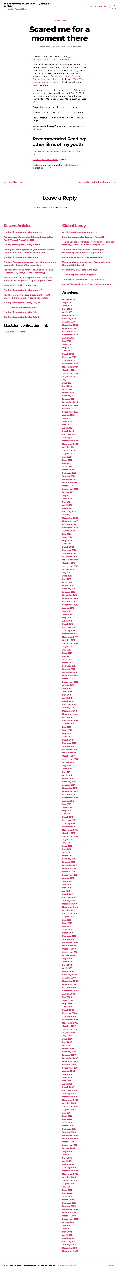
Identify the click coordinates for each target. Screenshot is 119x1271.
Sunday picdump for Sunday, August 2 (23, 290)
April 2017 (67, 659)
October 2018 (68, 601)
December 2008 (70, 981)
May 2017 (66, 656)
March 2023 (68, 431)
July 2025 (66, 341)
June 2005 (67, 1116)
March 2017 (67, 663)
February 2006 (69, 1090)
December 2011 (69, 865)
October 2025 (69, 331)
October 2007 (69, 1026)
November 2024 (70, 367)
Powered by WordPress (66, 1266)
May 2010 (66, 926)
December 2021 (69, 479)
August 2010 (68, 917)
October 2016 (68, 679)
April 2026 (67, 312)
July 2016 (66, 688)
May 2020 (67, 540)
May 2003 (67, 1193)
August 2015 (68, 724)
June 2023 (67, 421)
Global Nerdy (74, 225)
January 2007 (69, 1055)
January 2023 (68, 437)
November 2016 (70, 675)
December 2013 (69, 788)
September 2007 (70, 1029)
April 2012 (67, 852)
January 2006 (69, 1093)
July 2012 (66, 843)
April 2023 (67, 428)
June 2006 (67, 1077)
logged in (47, 207)
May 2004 (67, 1158)
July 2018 (66, 611)
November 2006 (70, 1061)
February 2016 (69, 704)
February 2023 (69, 434)
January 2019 (68, 592)
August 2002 (68, 1222)
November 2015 (70, 714)
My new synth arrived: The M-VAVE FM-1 (82, 257)
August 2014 (68, 762)
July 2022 (66, 457)
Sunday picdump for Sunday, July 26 (22, 302)
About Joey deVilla (98, 6)
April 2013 (67, 814)
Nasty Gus (37, 165)
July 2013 (66, 804)
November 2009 (70, 945)
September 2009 (70, 952)
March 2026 (68, 315)
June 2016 (67, 691)
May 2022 (67, 463)
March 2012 (67, 855)
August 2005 (68, 1109)
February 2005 (69, 1129)
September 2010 (70, 913)
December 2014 (70, 749)
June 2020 (67, 537)
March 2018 (67, 624)
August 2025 (68, 338)
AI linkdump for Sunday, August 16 (79, 274)
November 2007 (70, 1023)
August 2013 (68, 801)
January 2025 (68, 360)
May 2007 (67, 1042)
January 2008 (69, 1016)
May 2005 (67, 1119)
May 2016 (66, 695)
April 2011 (66, 891)
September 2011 (70, 875)
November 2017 (70, 637)
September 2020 (70, 527)
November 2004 (70, 1138)
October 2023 (68, 408)
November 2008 (70, 984)
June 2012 (67, 846)
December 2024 (70, 363)
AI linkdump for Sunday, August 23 (79, 232)
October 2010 (68, 910)
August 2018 (68, 608)
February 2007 (69, 1052)
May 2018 (66, 617)
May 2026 (67, 309)
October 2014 (68, 756)
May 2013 (66, 810)
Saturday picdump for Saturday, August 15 (83, 279)
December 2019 (69, 556)
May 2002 (67, 1232)
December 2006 (70, 1058)
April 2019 (67, 582)
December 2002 (70, 1209)
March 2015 (67, 740)
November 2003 (70, 1174)
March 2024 (68, 392)
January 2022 (68, 476)
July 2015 (66, 727)
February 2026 (69, 318)
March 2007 (68, 1048)
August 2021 (68, 492)
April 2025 (67, 351)
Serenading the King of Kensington (21, 285)
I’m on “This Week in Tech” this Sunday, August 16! (87, 284)
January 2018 (68, 630)
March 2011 (67, 894)
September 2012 (70, 836)
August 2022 (68, 453)
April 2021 (67, 505)
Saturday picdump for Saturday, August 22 (83, 237)
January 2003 (69, 1206)
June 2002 (67, 1228)
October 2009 (69, 949)
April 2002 (67, 1235)
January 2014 (68, 785)
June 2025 (67, 344)
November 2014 (70, 753)
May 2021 (66, 502)
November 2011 (69, 868)
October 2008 (69, 987)
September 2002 (70, 1219)
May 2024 (67, 386)
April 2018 (67, 621)
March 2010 (67, 933)
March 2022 (68, 470)
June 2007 (67, 1039)
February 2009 (69, 974)
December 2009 (70, 942)
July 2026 (66, 302)
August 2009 (68, 955)
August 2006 (68, 1071)
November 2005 (70, 1100)
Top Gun (44, 107)
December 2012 (69, 826)
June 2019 (67, 576)
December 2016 (69, 672)
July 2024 (67, 380)
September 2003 (70, 1180)
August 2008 (68, 994)
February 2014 (69, 781)
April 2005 (67, 1122)
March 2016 (67, 701)
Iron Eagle (38, 129)
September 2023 (70, 412)
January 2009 (69, 978)
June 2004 (67, 1154)
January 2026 (68, 322)
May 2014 (66, 772)
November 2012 (70, 830)
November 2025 (70, 328)
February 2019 (69, 588)
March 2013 (67, 817)
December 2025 (70, 325)
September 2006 (70, 1068)
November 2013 (70, 791)
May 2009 (67, 965)
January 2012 (68, 862)
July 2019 (66, 572)
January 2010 (68, 939)
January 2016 (68, 708)
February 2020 (69, 550)
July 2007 (67, 1036)
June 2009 (67, 962)
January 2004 (69, 1167)
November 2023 (70, 405)
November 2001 (70, 1251)
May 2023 (67, 425)
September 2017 (70, 643)
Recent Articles (17, 225)
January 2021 (68, 515)
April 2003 (67, 1196)
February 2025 (69, 357)
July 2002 (67, 1225)
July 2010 (66, 920)
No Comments (76, 46)
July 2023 (66, 418)
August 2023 (68, 415)
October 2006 (69, 1064)
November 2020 (70, 521)
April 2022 (67, 466)
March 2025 (68, 354)
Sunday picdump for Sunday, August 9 (23, 257)
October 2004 (69, 1142)
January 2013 (68, 823)
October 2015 (68, 717)
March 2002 (68, 1238)
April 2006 (67, 1084)
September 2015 (70, 720)
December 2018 (70, 595)
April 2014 (67, 775)
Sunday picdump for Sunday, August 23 (23, 232)
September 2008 (70, 991)
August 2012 (68, 839)
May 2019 (66, 579)
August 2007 (68, 1032)
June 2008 (67, 1000)
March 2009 (68, 971)
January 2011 (68, 900)
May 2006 (67, 1081)
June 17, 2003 (61, 46)
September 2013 (70, 798)
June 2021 (67, 498)
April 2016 (67, 698)
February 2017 (69, 666)
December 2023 (70, 402)
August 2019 (68, 569)
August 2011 (68, 878)
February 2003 (69, 1203)
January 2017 (68, 669)
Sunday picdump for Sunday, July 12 (21, 317)
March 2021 (67, 508)
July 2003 (67, 1187)
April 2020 (67, 543)
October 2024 (69, 370)
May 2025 (67, 347)
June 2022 (67, 460)
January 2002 (69, 1245)
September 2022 (70, 450)
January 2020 (69, 553)
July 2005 (67, 1113)
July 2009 (67, 958)
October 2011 (68, 871)
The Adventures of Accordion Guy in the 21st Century (27, 5)
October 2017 (68, 640)
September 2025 (70, 335)
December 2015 (69, 711)
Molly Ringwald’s (71, 165)
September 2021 (70, 489)
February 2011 (69, 897)
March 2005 (68, 1126)
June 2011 (66, 884)
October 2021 (68, 486)
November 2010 (70, 907)
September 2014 (70, 759)
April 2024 (67, 389)
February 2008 (69, 1013)
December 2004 (70, 1135)
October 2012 (68, 833)
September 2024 (70, 373)
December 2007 (70, 1019)
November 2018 (70, 598)
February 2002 (69, 1241)
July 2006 (67, 1074)
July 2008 (67, 997)
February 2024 (69, 396)
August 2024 (68, 376)
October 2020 (69, 524)
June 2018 (67, 614)
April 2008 (67, 1007)
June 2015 (67, 730)
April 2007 (67, 1045)
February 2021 (69, 511)
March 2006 (68, 1087)
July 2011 (66, 881)
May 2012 (66, 849)
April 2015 (67, 736)
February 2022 (69, 473)
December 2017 (69, 634)
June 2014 (67, 769)
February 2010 (69, 936)
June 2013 (67, 807)
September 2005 (70, 1106)
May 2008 (67, 1003)
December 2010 (70, 904)
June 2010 (67, 923)
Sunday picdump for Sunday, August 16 (23, 245)
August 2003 (68, 1183)
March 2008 (68, 1010)
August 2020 (68, 531)
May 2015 (66, 733)
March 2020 (68, 547)
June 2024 (67, 383)
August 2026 (68, 299)
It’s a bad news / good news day (20, 307)
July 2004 (67, 1151)
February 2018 (69, 627)
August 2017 (68, 646)
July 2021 (66, 495)
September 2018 (70, 605)
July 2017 (66, 650)
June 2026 (67, 306)
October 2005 (69, 1103)
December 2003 (70, 1171)
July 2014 (66, 765)
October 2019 (68, 563)
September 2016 (70, 682)
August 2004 (68, 1148)
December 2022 (70, 441)
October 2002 (69, 1216)
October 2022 (68, 447)
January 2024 (69, 399)
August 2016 (68, 685)
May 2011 (66, 888)
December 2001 (70, 1248)
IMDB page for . (45, 159)
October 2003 (69, 1177)
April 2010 (67, 929)
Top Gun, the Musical (59, 59)
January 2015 (68, 746)
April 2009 (67, 968)
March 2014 (67, 778)
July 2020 (67, 534)
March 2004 (68, 1164)
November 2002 (70, 1212)
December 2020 (70, 518)
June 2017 (67, 653)
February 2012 (69, 859)
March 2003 (68, 1199)
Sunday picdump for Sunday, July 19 (22, 312)
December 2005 (70, 1097)
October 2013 (68, 794)
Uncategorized (59, 21)
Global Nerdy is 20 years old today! (79, 270)
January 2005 (69, 1132)
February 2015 (69, 743)
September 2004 (70, 1145)
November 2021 (70, 482)
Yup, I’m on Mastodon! (14, 332)
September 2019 (70, 566)
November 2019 (70, 560)
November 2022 (70, 444)
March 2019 (67, 585)
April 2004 (67, 1161)
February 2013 (69, 820)
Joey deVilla (46, 46)
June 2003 (67, 1190)
